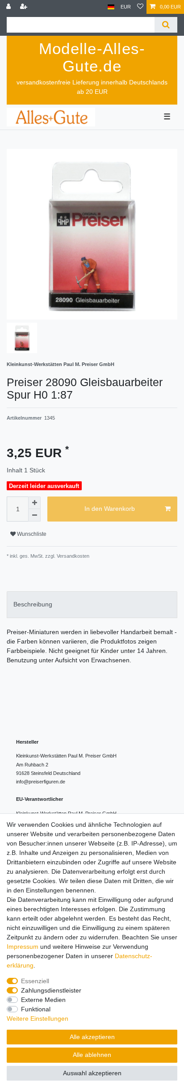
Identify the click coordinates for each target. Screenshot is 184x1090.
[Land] (111, 7)
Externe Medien (43, 999)
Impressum (22, 946)
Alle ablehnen (92, 1054)
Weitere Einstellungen (37, 1018)
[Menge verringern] (34, 515)
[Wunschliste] (140, 7)
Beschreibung (32, 604)
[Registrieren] (24, 7)
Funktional (35, 1009)
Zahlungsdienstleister (51, 990)
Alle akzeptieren (92, 1036)
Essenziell (35, 981)
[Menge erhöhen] (34, 503)
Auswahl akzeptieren (92, 1073)
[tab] (92, 604)
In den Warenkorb (109, 508)
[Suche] (166, 25)
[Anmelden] (9, 7)
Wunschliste (31, 534)
